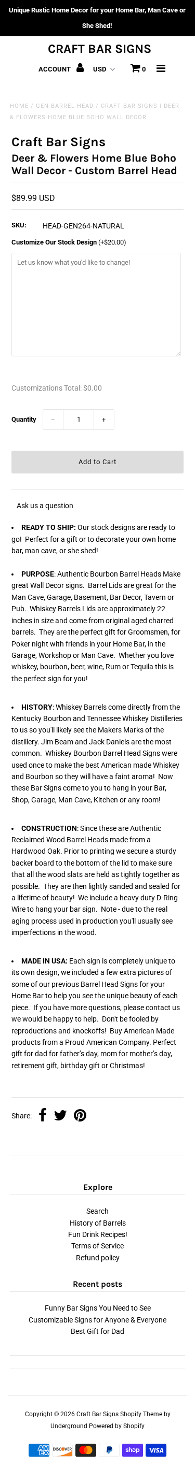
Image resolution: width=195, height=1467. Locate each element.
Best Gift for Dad (97, 1331)
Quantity (23, 419)
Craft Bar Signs (99, 48)
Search (97, 1211)
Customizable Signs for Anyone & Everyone (97, 1320)
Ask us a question (45, 505)
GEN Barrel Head (65, 106)
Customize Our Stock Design (68, 242)
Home (19, 106)
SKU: (19, 225)
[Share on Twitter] (60, 1116)
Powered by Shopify (117, 1426)
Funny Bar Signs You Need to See (98, 1308)
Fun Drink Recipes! (97, 1234)
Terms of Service (97, 1246)
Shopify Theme (141, 1414)
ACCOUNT (55, 69)
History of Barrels (98, 1223)
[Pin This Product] (80, 1116)
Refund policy (98, 1258)
